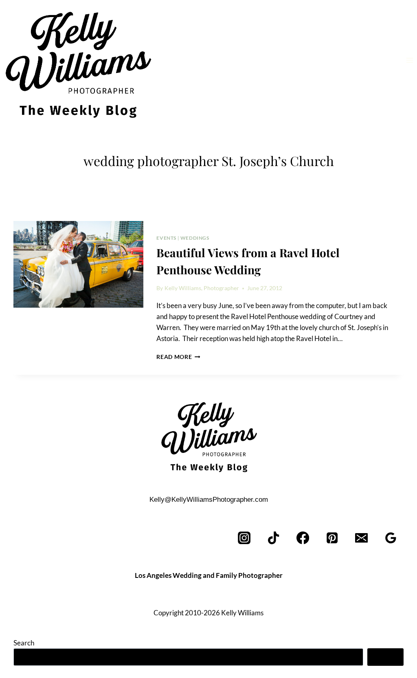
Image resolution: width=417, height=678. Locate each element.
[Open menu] (409, 60)
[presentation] (78, 264)
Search (23, 643)
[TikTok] (274, 538)
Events (166, 238)
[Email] (361, 538)
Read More (178, 357)
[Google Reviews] (391, 538)
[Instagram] (244, 538)
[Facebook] (303, 538)
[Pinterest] (332, 538)
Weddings (194, 238)
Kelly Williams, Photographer (202, 288)
